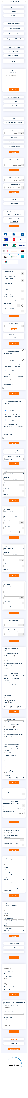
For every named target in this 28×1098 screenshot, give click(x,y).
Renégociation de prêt (14, 29)
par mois (9, 796)
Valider (14, 89)
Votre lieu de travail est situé (11, 678)
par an (16, 796)
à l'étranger (8, 682)
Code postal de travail (10, 755)
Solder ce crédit (8, 494)
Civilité (5, 858)
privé (6, 661)
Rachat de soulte (14, 34)
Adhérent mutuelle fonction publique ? (14, 663)
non (13, 360)
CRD (7, 488)
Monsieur (14, 860)
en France (7, 680)
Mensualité (7, 483)
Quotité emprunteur (9, 384)
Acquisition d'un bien (14, 23)
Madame (7, 860)
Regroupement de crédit (14, 39)
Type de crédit (7, 471)
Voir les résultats (14, 1049)
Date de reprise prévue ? (10, 700)
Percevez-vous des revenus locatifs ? (14, 830)
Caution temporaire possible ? (12, 654)
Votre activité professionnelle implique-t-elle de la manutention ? (13, 375)
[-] (14, 81)
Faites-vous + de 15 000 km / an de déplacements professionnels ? (13, 366)
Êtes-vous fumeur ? (9, 357)
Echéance (6, 477)
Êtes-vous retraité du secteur (11, 659)
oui (7, 360)
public (12, 661)
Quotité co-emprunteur (10, 434)
